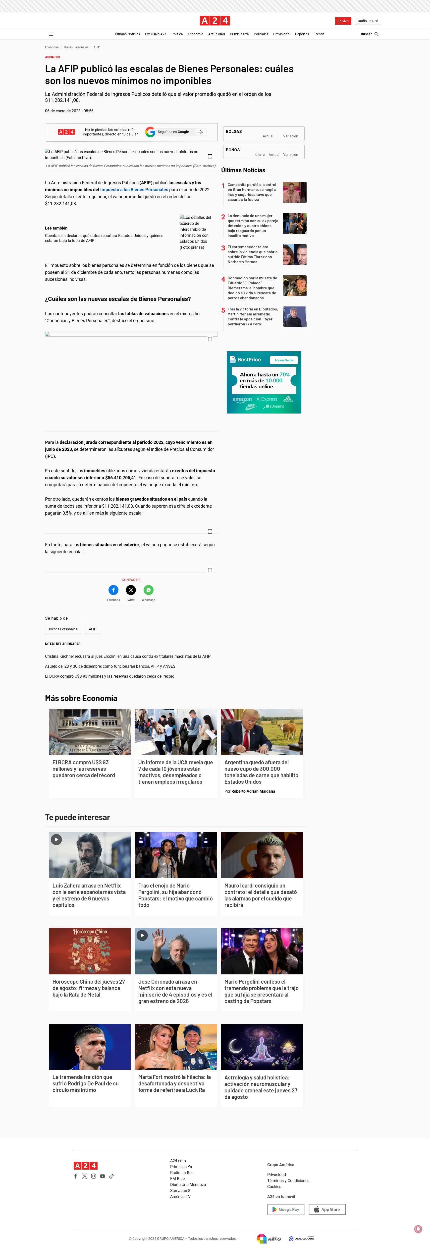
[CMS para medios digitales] (297, 1239)
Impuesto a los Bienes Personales (134, 189)
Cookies (274, 1186)
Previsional (281, 34)
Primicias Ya (239, 34)
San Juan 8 (180, 1190)
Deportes (302, 34)
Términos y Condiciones (288, 1180)
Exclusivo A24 (155, 34)
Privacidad (276, 1174)
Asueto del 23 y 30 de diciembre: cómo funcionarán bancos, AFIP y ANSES (110, 666)
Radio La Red (368, 21)
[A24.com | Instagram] (93, 1176)
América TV (180, 1196)
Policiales (261, 34)
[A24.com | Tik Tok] (111, 1176)
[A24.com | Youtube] (102, 1176)
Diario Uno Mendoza (188, 1184)
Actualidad (216, 34)
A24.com (178, 1160)
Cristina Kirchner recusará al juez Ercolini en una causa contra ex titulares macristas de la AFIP (128, 656)
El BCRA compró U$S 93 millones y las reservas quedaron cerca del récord (109, 676)
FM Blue (177, 1178)
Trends (319, 34)
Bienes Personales (76, 47)
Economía (195, 34)
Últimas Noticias (127, 34)
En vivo (343, 21)
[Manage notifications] (418, 1229)
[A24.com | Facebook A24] (75, 1176)
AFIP (97, 47)
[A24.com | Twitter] (84, 1176)
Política (177, 34)
